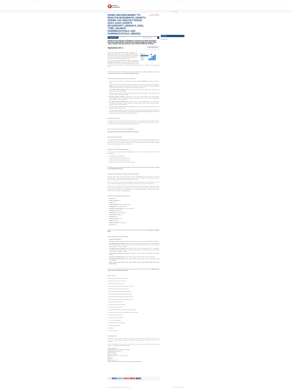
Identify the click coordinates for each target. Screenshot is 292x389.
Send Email (113, 352)
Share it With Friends (153, 47)
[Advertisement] (166, 5)
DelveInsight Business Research (123, 349)
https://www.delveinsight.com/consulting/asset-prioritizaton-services (127, 361)
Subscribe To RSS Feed (154, 15)
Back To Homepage (155, 14)
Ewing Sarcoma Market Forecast (130, 73)
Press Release (164, 39)
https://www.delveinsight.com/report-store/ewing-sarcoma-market (123, 131)
